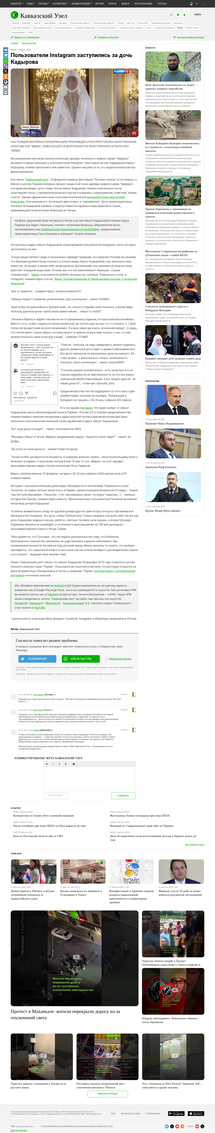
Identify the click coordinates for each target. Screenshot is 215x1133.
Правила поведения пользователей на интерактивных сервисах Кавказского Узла (77, 1126)
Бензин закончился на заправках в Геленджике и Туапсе (81, 892)
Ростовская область (107, 28)
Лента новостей (29, 43)
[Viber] (5, 66)
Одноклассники (73, 603)
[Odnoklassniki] (5, 76)
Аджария (26, 23)
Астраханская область (80, 23)
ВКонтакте (53, 603)
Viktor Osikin (38, 710)
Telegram (53, 594)
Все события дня (194, 845)
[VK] (5, 50)
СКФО (148, 28)
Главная (14, 43)
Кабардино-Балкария (160, 23)
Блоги (112, 3)
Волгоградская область (103, 23)
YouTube (39, 607)
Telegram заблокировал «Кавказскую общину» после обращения (170, 1020)
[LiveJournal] (5, 82)
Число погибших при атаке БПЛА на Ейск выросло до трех (49, 826)
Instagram (35, 603)
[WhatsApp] (5, 60)
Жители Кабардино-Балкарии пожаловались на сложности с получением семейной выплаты (172, 147)
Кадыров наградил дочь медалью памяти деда (173, 358)
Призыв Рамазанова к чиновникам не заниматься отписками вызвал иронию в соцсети (170, 212)
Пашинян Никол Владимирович (164, 423)
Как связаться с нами (130, 1113)
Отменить (123, 796)
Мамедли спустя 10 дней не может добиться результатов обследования (180, 892)
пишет (35, 274)
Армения (63, 23)
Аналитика (59, 3)
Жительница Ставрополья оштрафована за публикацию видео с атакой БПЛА (171, 253)
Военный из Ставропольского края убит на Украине (141, 826)
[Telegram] (5, 55)
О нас (112, 1113)
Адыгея (37, 23)
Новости (16, 3)
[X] (5, 71)
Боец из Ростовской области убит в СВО (38, 836)
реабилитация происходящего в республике (70, 229)
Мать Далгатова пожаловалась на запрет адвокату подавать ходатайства (170, 86)
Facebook (21, 603)
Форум (99, 3)
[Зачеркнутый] (65, 764)
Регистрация (55, 795)
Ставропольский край (164, 28)
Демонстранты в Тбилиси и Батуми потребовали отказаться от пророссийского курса (32, 894)
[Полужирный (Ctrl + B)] (47, 764)
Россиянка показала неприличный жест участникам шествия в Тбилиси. (100, 1085)
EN (203, 4)
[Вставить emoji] (74, 764)
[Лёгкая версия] (191, 3)
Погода (162, 3)
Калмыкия (178, 23)
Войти (198, 15)
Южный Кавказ (18, 32)
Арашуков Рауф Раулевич (160, 467)
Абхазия (15, 23)
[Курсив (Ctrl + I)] (53, 764)
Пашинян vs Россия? (108, 37)
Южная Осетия (192, 28)
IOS (69, 585)
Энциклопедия (80, 3)
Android (59, 585)
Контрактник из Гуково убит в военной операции (43, 815)
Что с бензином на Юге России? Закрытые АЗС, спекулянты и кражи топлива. (171, 1085)
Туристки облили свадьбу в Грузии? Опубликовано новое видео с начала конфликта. (171, 962)
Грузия (120, 23)
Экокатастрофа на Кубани (190, 37)
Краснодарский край (42, 28)
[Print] (5, 92)
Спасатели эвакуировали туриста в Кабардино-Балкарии (166, 308)
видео (89, 408)
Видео (125, 3)
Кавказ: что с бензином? (27, 37)
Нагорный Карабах (63, 28)
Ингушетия (143, 23)
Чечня (179, 28)
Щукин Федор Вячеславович (162, 510)
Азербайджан (50, 23)
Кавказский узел (37, 179)
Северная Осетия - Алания (131, 28)
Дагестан (131, 23)
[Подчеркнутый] (59, 764)
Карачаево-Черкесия (21, 28)
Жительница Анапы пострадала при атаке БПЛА (140, 815)
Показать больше (108, 1093)
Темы (30, 3)
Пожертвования (153, 1113)
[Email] (5, 87)
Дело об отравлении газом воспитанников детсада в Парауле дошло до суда (153, 838)
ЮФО (30, 32)
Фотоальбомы (143, 3)
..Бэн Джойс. (38, 695)
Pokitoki (36, 730)
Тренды (43, 3)
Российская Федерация (85, 28)
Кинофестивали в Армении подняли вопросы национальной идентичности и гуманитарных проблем (131, 896)
